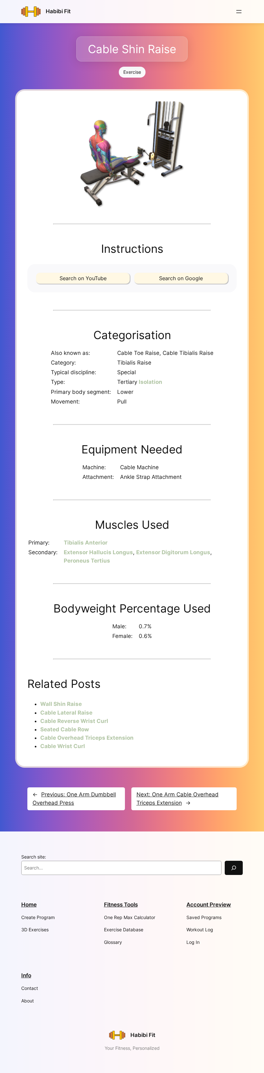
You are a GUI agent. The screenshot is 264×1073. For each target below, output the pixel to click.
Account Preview (208, 904)
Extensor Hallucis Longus (98, 552)
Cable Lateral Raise (66, 712)
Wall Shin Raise (61, 704)
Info (26, 975)
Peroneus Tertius (87, 560)
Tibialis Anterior (86, 542)
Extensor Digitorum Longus (173, 552)
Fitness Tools (121, 904)
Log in (193, 942)
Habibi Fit (58, 11)
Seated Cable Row (64, 729)
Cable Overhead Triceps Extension (87, 738)
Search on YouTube (83, 278)
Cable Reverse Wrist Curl (74, 721)
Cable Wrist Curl (62, 746)
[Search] (234, 868)
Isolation (150, 382)
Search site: (33, 856)
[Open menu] (239, 11)
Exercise (132, 72)
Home (29, 904)
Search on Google (181, 278)
